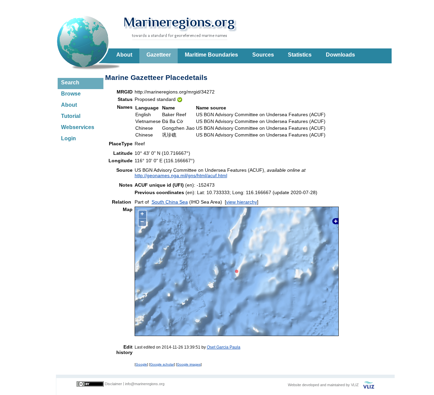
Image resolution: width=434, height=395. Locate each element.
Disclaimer (113, 384)
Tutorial (70, 116)
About (124, 55)
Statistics (300, 55)
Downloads (340, 55)
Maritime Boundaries (211, 55)
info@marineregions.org (144, 384)
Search (70, 82)
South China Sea (170, 202)
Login (68, 138)
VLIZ (355, 385)
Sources (263, 55)
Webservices (77, 127)
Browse (71, 94)
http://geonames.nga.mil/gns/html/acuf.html (181, 175)
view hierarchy (241, 202)
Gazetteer (158, 55)
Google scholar (162, 364)
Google (141, 364)
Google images (189, 364)
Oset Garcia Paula (223, 347)
